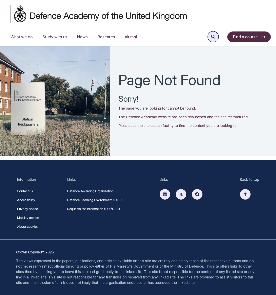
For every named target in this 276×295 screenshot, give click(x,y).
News (82, 37)
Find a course (245, 37)
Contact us (25, 191)
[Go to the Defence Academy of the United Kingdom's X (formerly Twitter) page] (181, 194)
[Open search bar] (213, 36)
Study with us (54, 37)
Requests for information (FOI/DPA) (93, 209)
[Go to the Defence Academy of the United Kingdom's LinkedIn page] (165, 194)
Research (106, 37)
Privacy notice (27, 209)
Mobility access (28, 218)
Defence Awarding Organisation (90, 191)
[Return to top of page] (245, 194)
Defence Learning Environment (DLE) (94, 200)
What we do (22, 37)
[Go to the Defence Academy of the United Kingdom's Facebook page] (197, 194)
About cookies (27, 227)
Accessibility (26, 200)
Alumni (131, 37)
